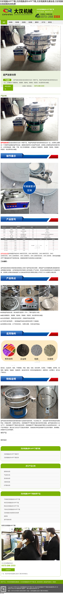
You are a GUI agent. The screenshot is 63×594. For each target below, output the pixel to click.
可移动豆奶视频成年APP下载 (12, 509)
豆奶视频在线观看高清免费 (11, 512)
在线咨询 (8, 569)
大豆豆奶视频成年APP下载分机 (28, 582)
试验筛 (54, 582)
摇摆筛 (6, 516)
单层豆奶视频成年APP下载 (11, 502)
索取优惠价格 (8, 88)
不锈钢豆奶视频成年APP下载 (12, 499)
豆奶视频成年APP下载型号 (11, 454)
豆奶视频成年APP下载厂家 (27, 587)
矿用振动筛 (7, 485)
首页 (4, 22)
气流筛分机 (7, 475)
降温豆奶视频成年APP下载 (11, 506)
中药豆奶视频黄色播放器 (13, 582)
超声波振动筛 (5, 142)
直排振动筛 (7, 478)
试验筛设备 (7, 482)
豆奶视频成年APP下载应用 (11, 457)
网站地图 (2, 593)
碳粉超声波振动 (48, 582)
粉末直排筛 (40, 582)
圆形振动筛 (7, 471)
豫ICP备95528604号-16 (33, 588)
